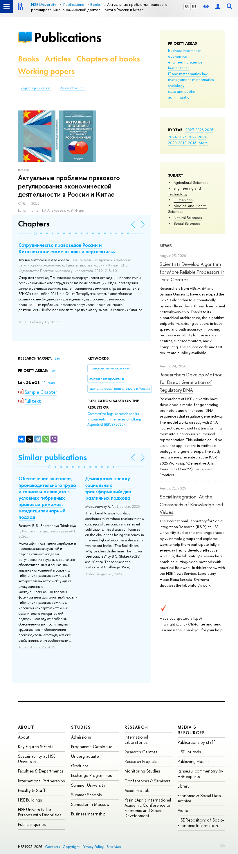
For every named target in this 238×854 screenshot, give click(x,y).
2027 (189, 129)
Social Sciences (187, 223)
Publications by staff (196, 742)
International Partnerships (41, 781)
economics (177, 56)
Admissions (81, 737)
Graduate (80, 765)
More (203, 142)
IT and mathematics (184, 73)
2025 (209, 129)
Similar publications (52, 457)
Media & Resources (191, 729)
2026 (199, 129)
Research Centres (141, 752)
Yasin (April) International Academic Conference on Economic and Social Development (148, 808)
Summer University (88, 785)
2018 (192, 142)
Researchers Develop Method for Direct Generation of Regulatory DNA (191, 382)
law (205, 73)
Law (57, 358)
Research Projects (141, 761)
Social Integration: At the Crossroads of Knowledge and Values (191, 504)
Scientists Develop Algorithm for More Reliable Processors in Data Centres (192, 272)
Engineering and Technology (184, 191)
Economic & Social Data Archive (199, 798)
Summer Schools (86, 794)
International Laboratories (136, 739)
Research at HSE (72, 88)
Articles (58, 59)
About (26, 727)
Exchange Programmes (91, 775)
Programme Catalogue (91, 746)
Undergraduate (85, 756)
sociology (176, 85)
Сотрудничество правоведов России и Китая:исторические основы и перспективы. (67, 248)
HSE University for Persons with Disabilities (39, 812)
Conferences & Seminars (147, 781)
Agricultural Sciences (191, 182)
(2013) (114, 419)
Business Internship (88, 814)
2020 (172, 142)
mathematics (203, 79)
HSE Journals (189, 752)
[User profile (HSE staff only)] (217, 6)
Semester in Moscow (90, 804)
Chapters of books (108, 59)
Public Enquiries (32, 824)
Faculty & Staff (32, 790)
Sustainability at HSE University (36, 758)
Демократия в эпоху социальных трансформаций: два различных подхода (108, 488)
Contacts (52, 846)
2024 (172, 136)
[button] (35, 233)
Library (184, 786)
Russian (49, 382)
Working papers (46, 71)
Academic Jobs (138, 790)
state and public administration (181, 94)
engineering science (185, 62)
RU (187, 6)
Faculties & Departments (40, 771)
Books (28, 59)
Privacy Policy (93, 846)
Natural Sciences (188, 217)
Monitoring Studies (142, 771)
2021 (202, 136)
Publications (67, 37)
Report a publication (35, 88)
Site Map (114, 846)
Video (183, 810)
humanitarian (179, 67)
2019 (182, 142)
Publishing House (193, 761)
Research (136, 727)
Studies (81, 727)
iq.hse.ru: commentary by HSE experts (200, 773)
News (166, 246)
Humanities (183, 199)
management (179, 79)
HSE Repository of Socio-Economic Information (201, 822)
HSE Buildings (30, 800)
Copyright (71, 846)
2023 (182, 136)
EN (194, 6)
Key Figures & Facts (35, 746)
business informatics (184, 50)
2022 (192, 136)
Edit (222, 846)
